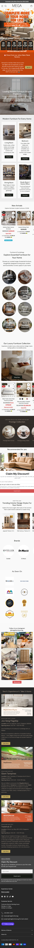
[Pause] (26, 50)
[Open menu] (2, 6)
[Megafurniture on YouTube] (13, 897)
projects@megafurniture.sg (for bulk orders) (16, 919)
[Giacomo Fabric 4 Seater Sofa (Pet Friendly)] (24, 390)
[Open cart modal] (31, 6)
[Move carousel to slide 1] (10, 50)
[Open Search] (5, 6)
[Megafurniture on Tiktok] (10, 897)
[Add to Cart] (13, 213)
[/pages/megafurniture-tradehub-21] (17, 30)
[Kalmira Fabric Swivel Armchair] (8, 218)
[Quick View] (13, 216)
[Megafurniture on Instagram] (7, 897)
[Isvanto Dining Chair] (24, 218)
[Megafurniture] (17, 6)
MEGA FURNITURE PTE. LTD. (11, 940)
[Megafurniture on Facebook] (2, 897)
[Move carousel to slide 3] (21, 50)
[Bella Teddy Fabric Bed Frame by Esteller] (8, 390)
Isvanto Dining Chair (23, 227)
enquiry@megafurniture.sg (11, 916)
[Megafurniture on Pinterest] (5, 897)
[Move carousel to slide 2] (15, 50)
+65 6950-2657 (8, 913)
